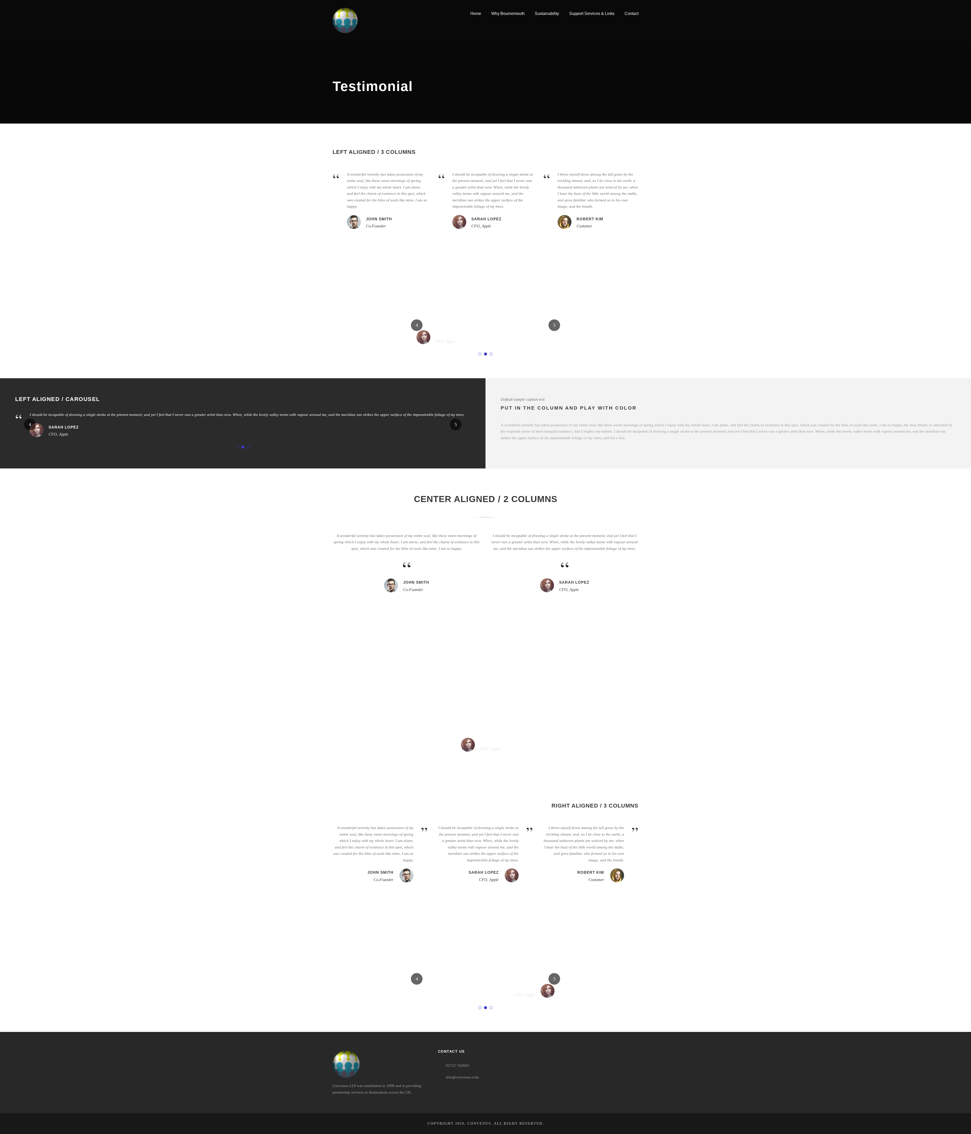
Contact (631, 13)
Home (475, 13)
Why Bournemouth (508, 13)
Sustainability (547, 13)
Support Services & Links (591, 13)
